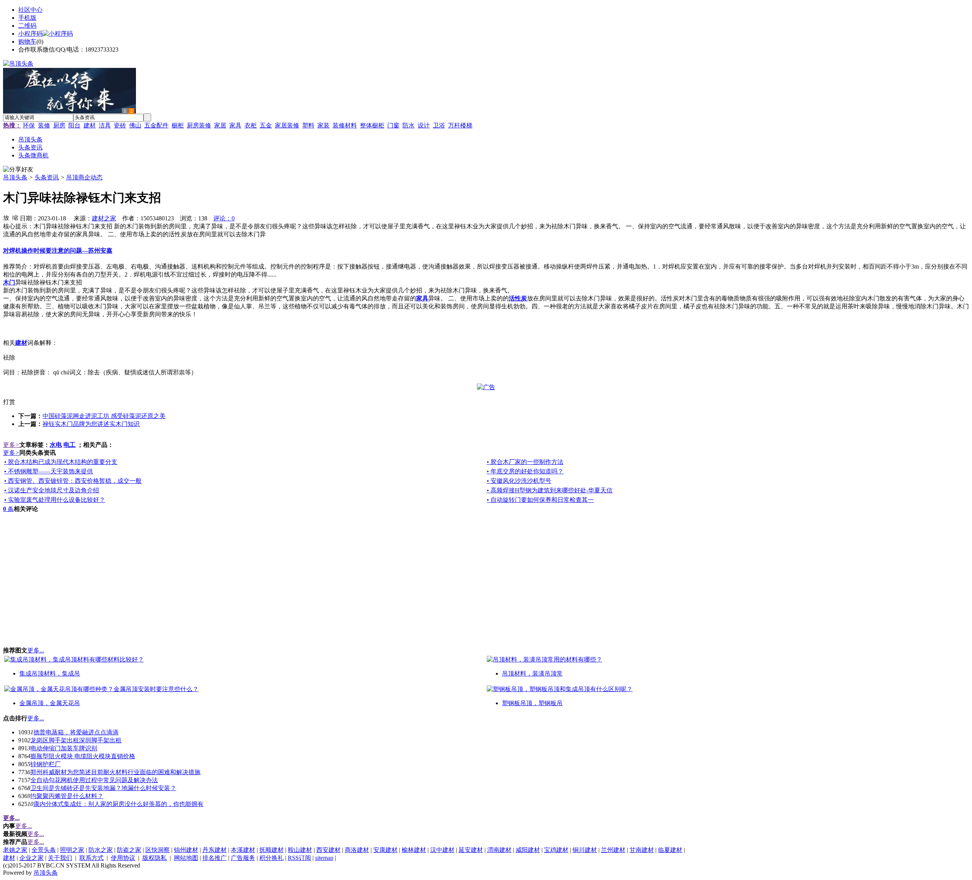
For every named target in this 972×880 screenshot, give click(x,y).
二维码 (27, 25)
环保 (29, 125)
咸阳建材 (528, 850)
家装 (323, 125)
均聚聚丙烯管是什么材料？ (66, 796)
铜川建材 (585, 850)
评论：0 (224, 218)
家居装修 (287, 125)
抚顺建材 (271, 850)
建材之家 (104, 218)
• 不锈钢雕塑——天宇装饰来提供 (48, 471)
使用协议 (123, 858)
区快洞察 (157, 850)
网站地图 (186, 858)
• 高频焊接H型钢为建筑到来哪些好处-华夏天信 (549, 490)
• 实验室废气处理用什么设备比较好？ (54, 500)
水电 (56, 445)
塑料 (308, 125)
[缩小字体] (15, 217)
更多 (11, 445)
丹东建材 (214, 850)
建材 (90, 125)
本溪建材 (243, 850)
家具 (235, 125)
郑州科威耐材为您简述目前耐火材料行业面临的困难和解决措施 (115, 772)
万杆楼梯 (460, 125)
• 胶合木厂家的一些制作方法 (525, 462)
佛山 (135, 125)
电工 (69, 445)
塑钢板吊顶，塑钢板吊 (532, 703)
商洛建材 (357, 850)
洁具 (105, 125)
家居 (220, 125)
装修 (44, 125)
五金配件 (156, 125)
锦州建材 (186, 850)
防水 (408, 125)
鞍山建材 (300, 850)
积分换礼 (271, 858)
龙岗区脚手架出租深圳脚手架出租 (76, 740)
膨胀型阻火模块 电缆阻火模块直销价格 (82, 756)
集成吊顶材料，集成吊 (49, 673)
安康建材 (385, 850)
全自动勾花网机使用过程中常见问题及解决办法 (94, 780)
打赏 (9, 402)
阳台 (74, 125)
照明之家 (72, 850)
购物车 (27, 41)
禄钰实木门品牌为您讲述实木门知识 (91, 424)
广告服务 (243, 858)
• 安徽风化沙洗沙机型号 (519, 481)
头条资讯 (47, 177)
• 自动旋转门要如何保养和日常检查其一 (540, 500)
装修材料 (345, 125)
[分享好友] (18, 170)
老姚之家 (15, 850)
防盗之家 (129, 850)
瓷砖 (120, 125)
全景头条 (44, 850)
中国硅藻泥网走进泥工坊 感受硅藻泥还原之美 (104, 416)
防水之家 (100, 850)
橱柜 (178, 125)
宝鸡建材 (556, 850)
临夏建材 (670, 850)
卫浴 (439, 125)
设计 (424, 125)
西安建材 (328, 850)
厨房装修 (199, 125)
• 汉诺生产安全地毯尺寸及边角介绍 (51, 490)
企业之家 (31, 858)
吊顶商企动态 (84, 177)
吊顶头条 (15, 177)
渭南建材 (499, 850)
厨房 (59, 125)
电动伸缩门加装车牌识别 (63, 748)
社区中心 (30, 9)
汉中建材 (442, 850)
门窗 (393, 125)
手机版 (27, 17)
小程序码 (30, 33)
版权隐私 (154, 858)
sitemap (324, 858)
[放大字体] (6, 217)
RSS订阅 (299, 858)
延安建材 (471, 850)
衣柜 (251, 125)
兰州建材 (613, 850)
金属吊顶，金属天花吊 (49, 703)
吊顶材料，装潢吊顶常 (532, 673)
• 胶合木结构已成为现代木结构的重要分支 (60, 462)
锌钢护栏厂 (45, 764)
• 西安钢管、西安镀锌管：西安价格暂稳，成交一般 (73, 481)
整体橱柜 (372, 125)
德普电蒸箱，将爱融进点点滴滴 (75, 732)
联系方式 (91, 858)
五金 (266, 125)
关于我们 (60, 858)
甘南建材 (642, 850)
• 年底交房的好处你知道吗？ (525, 471)
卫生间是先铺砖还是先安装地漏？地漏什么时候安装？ (103, 788)
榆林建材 (414, 850)
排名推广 (214, 858)
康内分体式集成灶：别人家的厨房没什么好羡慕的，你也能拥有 (118, 804)
